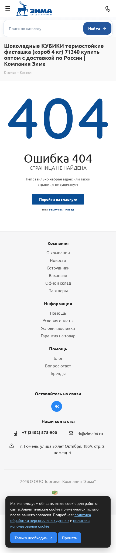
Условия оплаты (58, 320)
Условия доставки (58, 328)
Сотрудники (58, 267)
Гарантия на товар (58, 335)
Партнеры (58, 290)
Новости (58, 260)
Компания (58, 243)
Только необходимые (34, 537)
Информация (58, 303)
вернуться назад (61, 209)
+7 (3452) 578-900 (39, 432)
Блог (58, 358)
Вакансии (58, 275)
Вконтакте (56, 406)
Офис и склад (58, 282)
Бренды (58, 373)
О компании (58, 252)
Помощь (58, 312)
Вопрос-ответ (58, 365)
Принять (69, 537)
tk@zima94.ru (90, 433)
